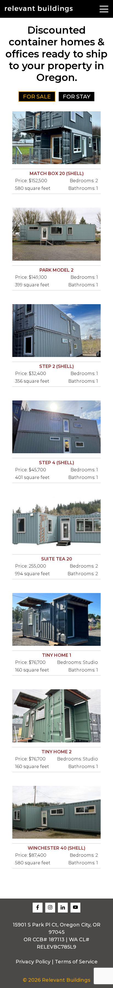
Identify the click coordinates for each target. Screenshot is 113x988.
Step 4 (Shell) (56, 462)
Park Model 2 (56, 270)
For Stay (76, 96)
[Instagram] (50, 908)
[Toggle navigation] (104, 8)
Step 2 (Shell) (56, 366)
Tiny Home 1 (56, 655)
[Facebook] (38, 908)
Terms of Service (76, 962)
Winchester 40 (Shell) (56, 848)
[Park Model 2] (56, 234)
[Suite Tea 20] (56, 523)
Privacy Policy (33, 962)
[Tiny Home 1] (56, 619)
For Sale (37, 96)
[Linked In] (63, 908)
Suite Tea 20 (56, 559)
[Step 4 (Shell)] (56, 426)
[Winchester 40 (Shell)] (56, 812)
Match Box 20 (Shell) (57, 173)
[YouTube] (75, 908)
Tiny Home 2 (56, 751)
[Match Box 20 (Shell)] (56, 137)
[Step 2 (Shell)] (56, 330)
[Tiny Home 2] (56, 715)
